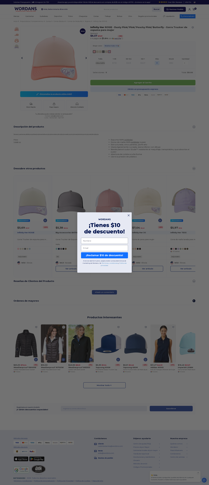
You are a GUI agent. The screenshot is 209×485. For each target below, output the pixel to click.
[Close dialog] (129, 215)
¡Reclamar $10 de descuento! (104, 255)
